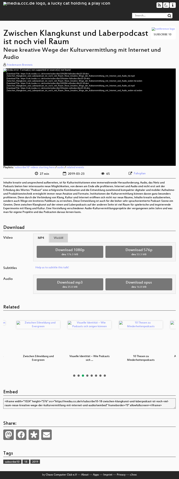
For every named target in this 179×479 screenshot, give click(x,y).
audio (60, 167)
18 (25, 462)
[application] (89, 117)
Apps (96, 474)
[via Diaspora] (34, 434)
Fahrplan (140, 173)
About (85, 474)
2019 (35, 462)
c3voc (133, 474)
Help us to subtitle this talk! (52, 267)
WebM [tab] (58, 238)
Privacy (121, 474)
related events (75, 167)
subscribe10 (12, 462)
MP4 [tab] (41, 238)
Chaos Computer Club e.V (61, 474)
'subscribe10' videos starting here (34, 167)
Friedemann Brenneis (20, 65)
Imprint (107, 474)
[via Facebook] (21, 434)
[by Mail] (46, 434)
